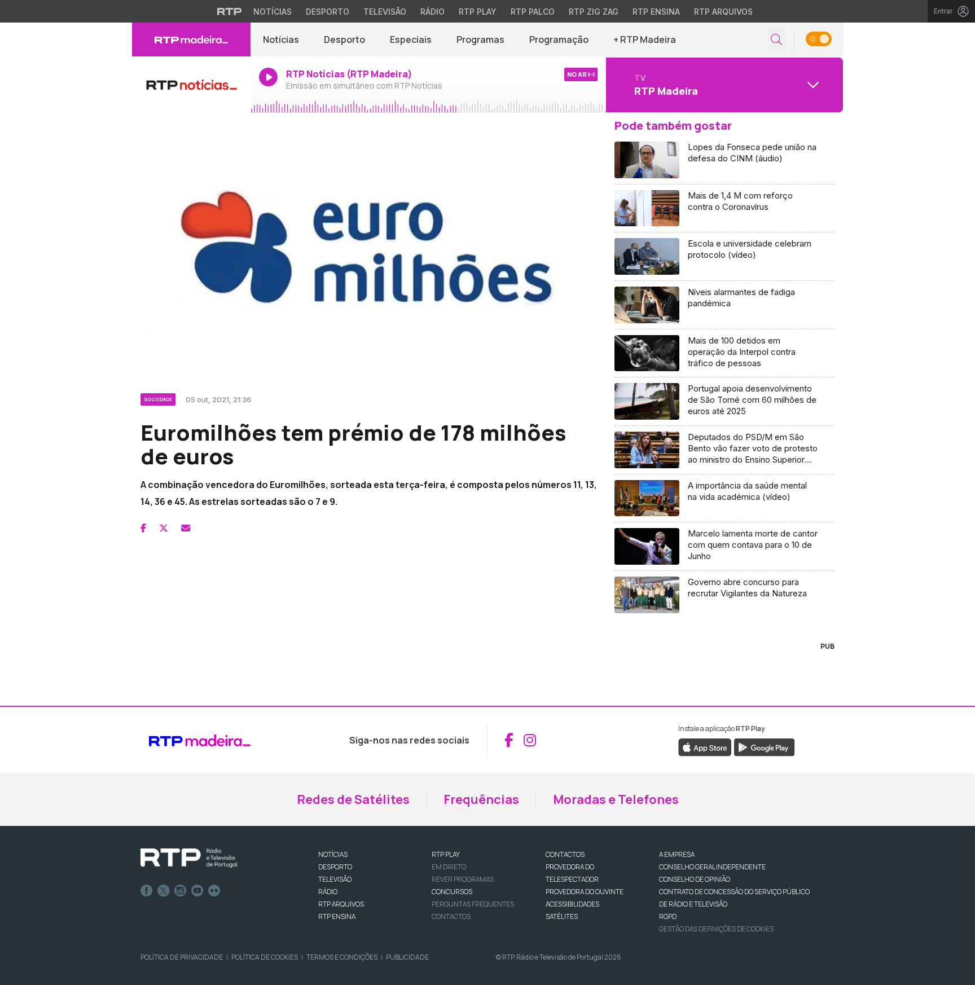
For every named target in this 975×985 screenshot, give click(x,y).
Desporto (327, 11)
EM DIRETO (449, 867)
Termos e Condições (341, 957)
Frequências (481, 799)
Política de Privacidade (181, 957)
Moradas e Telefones (616, 799)
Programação (558, 39)
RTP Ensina (656, 11)
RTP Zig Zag (593, 11)
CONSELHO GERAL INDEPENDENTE (712, 867)
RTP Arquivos (723, 11)
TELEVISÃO (335, 879)
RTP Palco (533, 11)
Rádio (432, 11)
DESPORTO (335, 867)
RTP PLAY (446, 854)
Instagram (180, 891)
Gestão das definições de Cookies (716, 929)
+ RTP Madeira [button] (644, 39)
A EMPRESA (677, 854)
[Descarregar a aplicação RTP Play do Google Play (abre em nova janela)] (764, 746)
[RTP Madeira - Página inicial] (191, 39)
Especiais (411, 39)
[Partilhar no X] (163, 528)
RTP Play (478, 11)
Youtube (197, 891)
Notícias (272, 11)
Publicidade (407, 957)
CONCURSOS (452, 891)
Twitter (163, 891)
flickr (214, 891)
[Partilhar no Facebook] (143, 528)
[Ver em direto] (191, 84)
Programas (480, 39)
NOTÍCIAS (333, 854)
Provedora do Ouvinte (584, 891)
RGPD (668, 916)
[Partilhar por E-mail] (185, 528)
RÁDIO (327, 891)
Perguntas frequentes (473, 904)
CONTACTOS (565, 854)
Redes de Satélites (353, 799)
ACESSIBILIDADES (572, 904)
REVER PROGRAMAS (463, 879)
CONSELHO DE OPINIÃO (694, 879)
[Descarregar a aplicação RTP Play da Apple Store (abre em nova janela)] (705, 746)
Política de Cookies (264, 957)
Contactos (451, 916)
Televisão (384, 11)
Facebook (146, 891)
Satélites (562, 916)
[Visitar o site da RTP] (229, 11)
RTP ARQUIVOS (341, 904)
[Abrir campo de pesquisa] (776, 40)
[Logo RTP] (189, 858)
